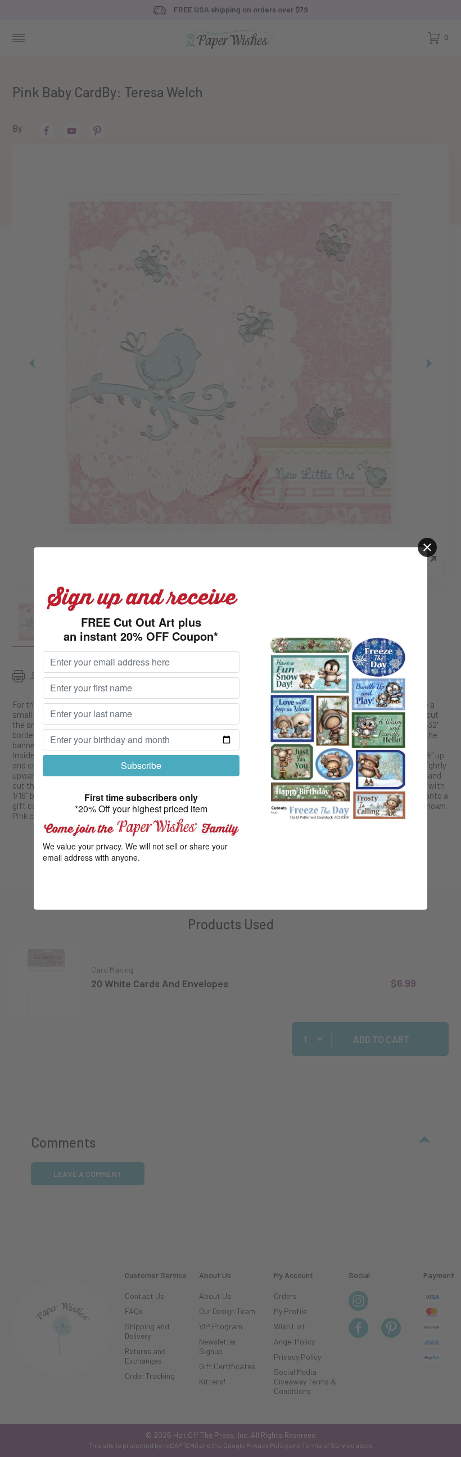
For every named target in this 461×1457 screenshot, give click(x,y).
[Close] (427, 547)
